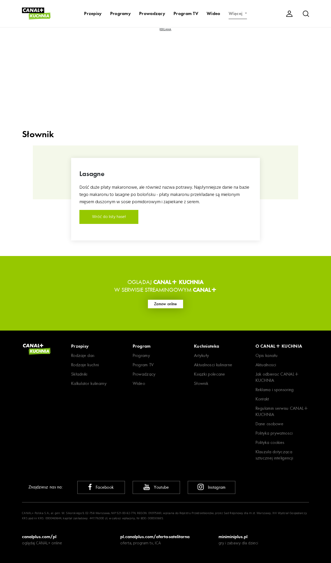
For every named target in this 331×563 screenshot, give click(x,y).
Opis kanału (266, 355)
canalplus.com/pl (39, 536)
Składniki (79, 374)
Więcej (236, 13)
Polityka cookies (269, 442)
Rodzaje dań (82, 355)
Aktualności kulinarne (213, 365)
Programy (120, 13)
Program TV (186, 13)
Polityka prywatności (274, 433)
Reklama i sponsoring (274, 389)
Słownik (201, 383)
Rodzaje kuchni (85, 365)
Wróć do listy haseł (109, 217)
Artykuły (201, 355)
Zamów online (165, 304)
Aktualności (265, 365)
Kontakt (262, 399)
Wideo (213, 13)
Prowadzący (152, 13)
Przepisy (93, 13)
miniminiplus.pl (233, 536)
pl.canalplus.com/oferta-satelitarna (155, 536)
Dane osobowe (269, 424)
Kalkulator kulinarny (89, 383)
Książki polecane (209, 374)
